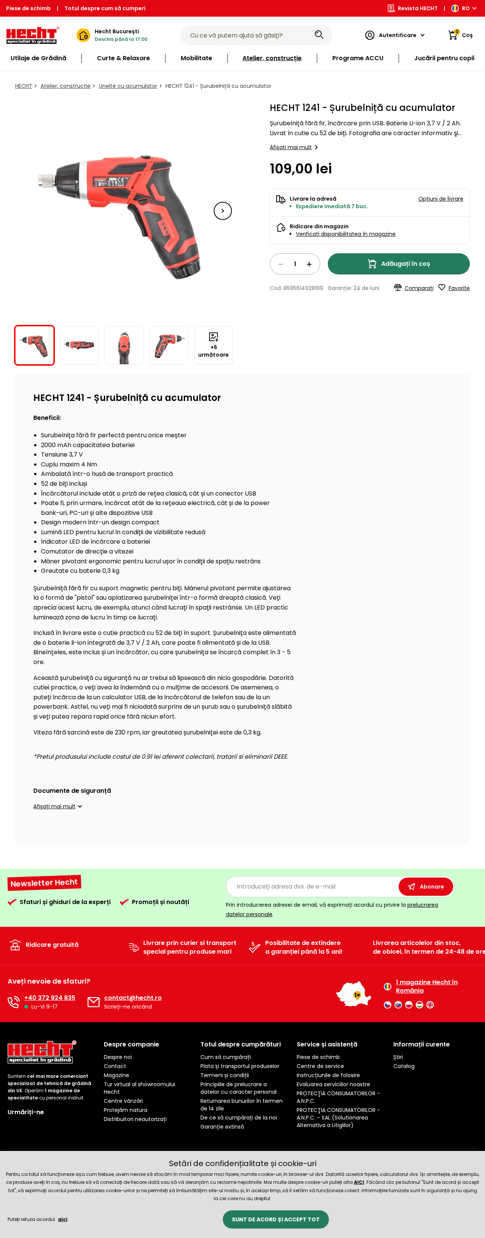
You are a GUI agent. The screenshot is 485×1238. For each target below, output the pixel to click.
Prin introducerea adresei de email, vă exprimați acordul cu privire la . (332, 909)
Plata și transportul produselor (239, 1066)
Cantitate (295, 264)
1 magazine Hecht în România (427, 986)
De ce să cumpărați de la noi (238, 1117)
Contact (115, 1066)
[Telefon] (14, 1002)
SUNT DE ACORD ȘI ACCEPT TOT (276, 1219)
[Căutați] (319, 35)
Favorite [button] (459, 288)
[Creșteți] (309, 264)
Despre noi (118, 1057)
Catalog (404, 1066)
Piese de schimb (28, 8)
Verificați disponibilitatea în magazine (346, 234)
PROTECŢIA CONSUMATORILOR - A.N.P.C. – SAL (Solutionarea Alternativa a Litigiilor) (338, 1117)
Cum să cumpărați (225, 1057)
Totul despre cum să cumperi (105, 8)
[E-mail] (94, 1002)
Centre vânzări (123, 1101)
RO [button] (466, 8)
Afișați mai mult (291, 147)
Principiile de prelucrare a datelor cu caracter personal (238, 1088)
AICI (359, 1182)
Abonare (432, 886)
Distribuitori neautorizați (135, 1119)
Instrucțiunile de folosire (328, 1075)
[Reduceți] (280, 264)
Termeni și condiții (224, 1075)
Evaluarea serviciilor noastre (333, 1084)
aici (62, 1219)
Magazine (116, 1075)
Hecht (23, 86)
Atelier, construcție (66, 86)
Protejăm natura (125, 1110)
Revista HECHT (418, 8)
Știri (398, 1057)
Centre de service (320, 1066)
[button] (223, 211)
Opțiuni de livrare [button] (440, 199)
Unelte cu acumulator (128, 86)
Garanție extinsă (222, 1126)
